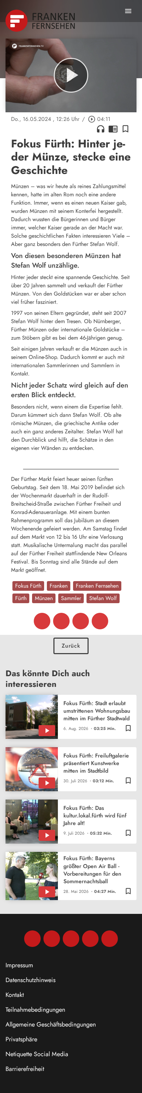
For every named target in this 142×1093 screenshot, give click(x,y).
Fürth (21, 598)
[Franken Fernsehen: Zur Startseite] (41, 21)
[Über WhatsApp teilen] (80, 621)
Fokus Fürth (28, 586)
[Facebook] (32, 938)
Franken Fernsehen (97, 586)
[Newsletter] (109, 938)
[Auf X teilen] (61, 621)
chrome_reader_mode (113, 129)
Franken (59, 586)
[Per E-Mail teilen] (100, 621)
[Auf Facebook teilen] (42, 621)
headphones (100, 129)
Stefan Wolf (103, 598)
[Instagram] (51, 938)
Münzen (44, 598)
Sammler (71, 598)
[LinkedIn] (90, 938)
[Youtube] (71, 938)
